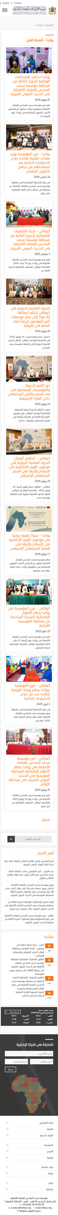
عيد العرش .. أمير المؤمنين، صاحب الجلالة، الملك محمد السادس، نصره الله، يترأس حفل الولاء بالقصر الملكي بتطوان (30, 875)
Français (18, 3)
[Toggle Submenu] (7, 1124)
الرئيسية (49, 25)
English (6, 3)
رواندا (40, 25)
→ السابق (48, 820)
